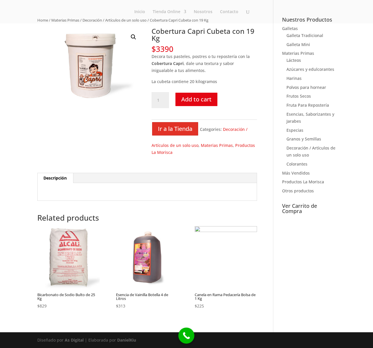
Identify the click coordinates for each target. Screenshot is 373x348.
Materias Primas (217, 145)
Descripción (55, 178)
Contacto (229, 12)
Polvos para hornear (306, 87)
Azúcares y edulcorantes (310, 69)
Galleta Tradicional (304, 35)
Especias (294, 130)
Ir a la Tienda (175, 129)
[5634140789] (186, 336)
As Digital (74, 340)
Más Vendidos (296, 173)
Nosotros (203, 12)
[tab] (55, 178)
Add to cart (196, 99)
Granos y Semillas (303, 139)
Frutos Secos (298, 96)
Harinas (294, 78)
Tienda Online (166, 12)
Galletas (290, 28)
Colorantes (296, 164)
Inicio (139, 12)
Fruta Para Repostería (307, 105)
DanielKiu (126, 340)
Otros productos (298, 191)
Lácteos (293, 60)
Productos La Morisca (303, 181)
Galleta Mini (298, 44)
